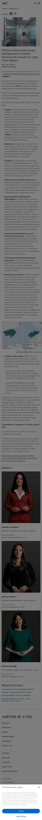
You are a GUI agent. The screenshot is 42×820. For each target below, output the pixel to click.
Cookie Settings (21, 816)
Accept (21, 811)
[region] (21, 802)
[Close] (39, 787)
